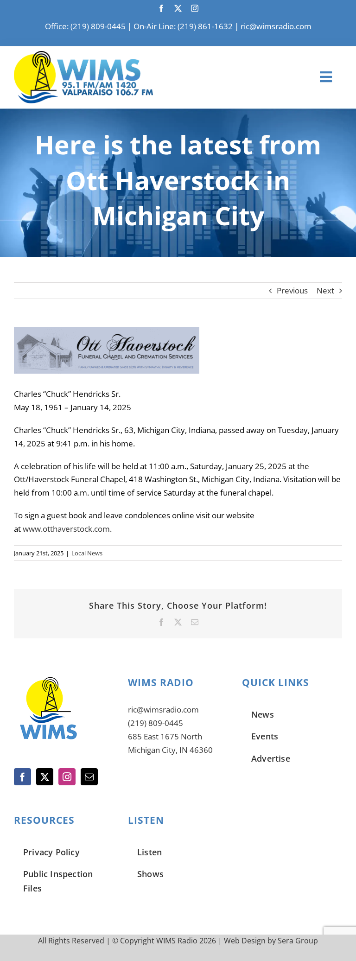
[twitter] (178, 8)
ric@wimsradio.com (276, 26)
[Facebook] (22, 776)
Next (325, 290)
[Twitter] (44, 776)
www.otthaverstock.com (66, 528)
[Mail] (89, 776)
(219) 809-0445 (155, 723)
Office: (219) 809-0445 (85, 26)
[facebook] (161, 8)
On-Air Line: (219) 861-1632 (183, 26)
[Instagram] (67, 776)
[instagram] (194, 8)
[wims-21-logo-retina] (83, 55)
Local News (86, 553)
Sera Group (298, 941)
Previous (292, 290)
